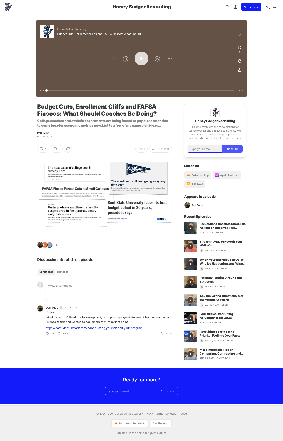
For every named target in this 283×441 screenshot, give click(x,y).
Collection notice (176, 413)
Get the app (160, 423)
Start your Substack (131, 423)
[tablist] (53, 272)
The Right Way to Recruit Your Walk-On (221, 243)
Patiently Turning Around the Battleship (221, 279)
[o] (190, 228)
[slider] (140, 90)
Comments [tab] (46, 272)
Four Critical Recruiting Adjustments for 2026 (216, 316)
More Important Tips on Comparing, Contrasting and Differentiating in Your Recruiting (220, 352)
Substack (122, 433)
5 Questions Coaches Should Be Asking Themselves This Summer (223, 226)
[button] (113, 58)
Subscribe (251, 7)
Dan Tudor (43, 132)
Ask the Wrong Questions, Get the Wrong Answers (221, 298)
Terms (159, 413)
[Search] (227, 7)
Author (50, 312)
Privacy (148, 413)
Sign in (271, 7)
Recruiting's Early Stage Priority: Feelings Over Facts (220, 333)
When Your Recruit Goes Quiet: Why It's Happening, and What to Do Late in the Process (222, 262)
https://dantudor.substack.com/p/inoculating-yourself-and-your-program (94, 328)
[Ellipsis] (170, 307)
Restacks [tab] (62, 272)
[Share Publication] (235, 7)
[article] (215, 228)
